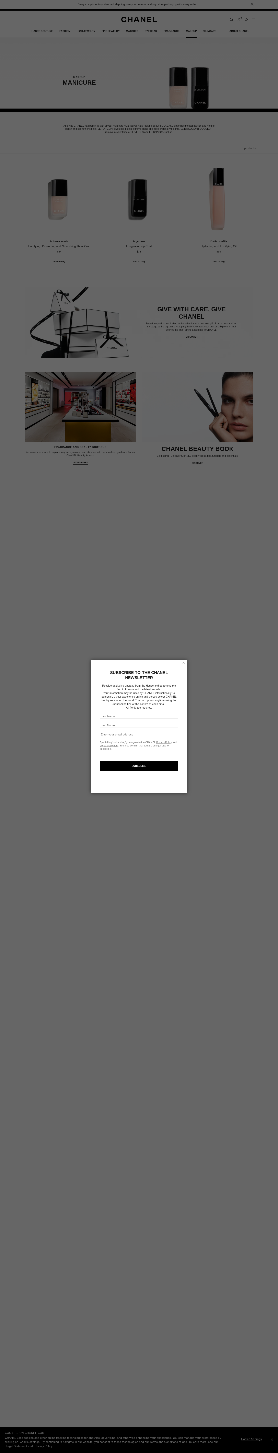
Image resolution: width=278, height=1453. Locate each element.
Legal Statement (109, 745)
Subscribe (139, 765)
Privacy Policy (164, 742)
